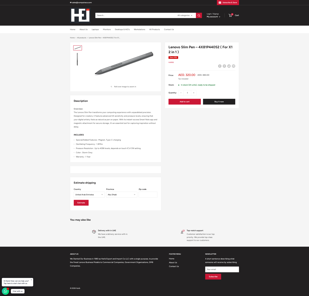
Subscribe (213, 276)
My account (212, 16)
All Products (154, 29)
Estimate (81, 203)
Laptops (95, 29)
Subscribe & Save (230, 2)
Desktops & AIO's (122, 29)
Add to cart (185, 101)
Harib (171, 62)
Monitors (107, 29)
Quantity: (173, 93)
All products (81, 38)
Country (77, 189)
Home (72, 29)
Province (110, 189)
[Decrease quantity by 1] (180, 92)
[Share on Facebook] (219, 66)
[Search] (199, 15)
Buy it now (219, 101)
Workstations (139, 29)
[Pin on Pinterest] (224, 66)
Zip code (142, 189)
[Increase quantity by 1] (193, 92)
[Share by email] (233, 66)
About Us (84, 29)
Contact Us (169, 29)
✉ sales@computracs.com (81, 2)
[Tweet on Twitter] (229, 66)
